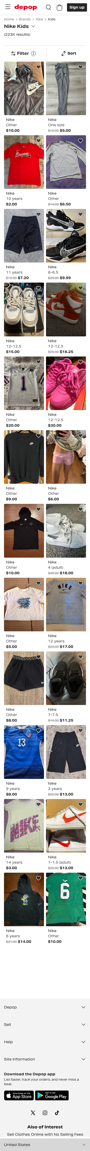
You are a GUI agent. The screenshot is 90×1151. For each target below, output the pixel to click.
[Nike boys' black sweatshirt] (24, 457)
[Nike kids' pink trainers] (66, 383)
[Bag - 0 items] (59, 7)
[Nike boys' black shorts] (24, 235)
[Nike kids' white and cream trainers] (66, 530)
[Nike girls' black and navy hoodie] (24, 530)
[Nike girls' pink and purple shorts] (66, 457)
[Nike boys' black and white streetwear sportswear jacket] (24, 88)
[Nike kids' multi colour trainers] (24, 309)
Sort (72, 53)
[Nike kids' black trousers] (66, 752)
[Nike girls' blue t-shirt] (24, 752)
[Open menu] (8, 7)
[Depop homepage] (25, 7)
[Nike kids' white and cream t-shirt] (24, 604)
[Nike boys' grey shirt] (66, 162)
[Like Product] (38, 67)
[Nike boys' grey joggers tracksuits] (66, 88)
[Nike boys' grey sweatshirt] (66, 604)
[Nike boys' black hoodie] (24, 899)
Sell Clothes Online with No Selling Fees (45, 1134)
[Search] (48, 7)
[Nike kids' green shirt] (66, 899)
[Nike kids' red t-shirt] (24, 162)
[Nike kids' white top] (24, 383)
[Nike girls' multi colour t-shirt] (24, 826)
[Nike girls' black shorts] (24, 678)
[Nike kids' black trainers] (66, 235)
